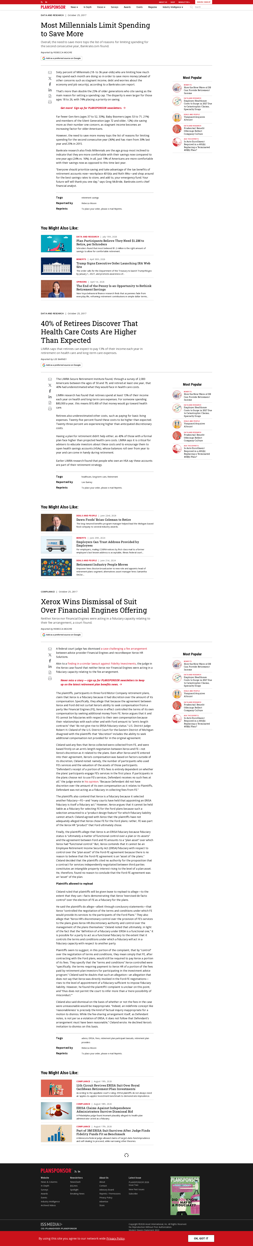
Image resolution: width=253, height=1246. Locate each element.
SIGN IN (200, 2)
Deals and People (192, 114)
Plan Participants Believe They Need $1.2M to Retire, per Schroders (110, 242)
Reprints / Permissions (110, 1193)
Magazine (152, 7)
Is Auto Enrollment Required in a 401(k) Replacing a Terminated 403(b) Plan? (197, 146)
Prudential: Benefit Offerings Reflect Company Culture (194, 131)
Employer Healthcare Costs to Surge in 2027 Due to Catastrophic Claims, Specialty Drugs (198, 105)
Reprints (118, 208)
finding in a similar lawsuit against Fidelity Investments (102, 663)
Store (102, 1205)
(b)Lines (74, 1185)
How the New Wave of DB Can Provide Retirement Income (197, 90)
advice (84, 1038)
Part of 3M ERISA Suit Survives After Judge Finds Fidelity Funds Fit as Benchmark (113, 1132)
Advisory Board (106, 1189)
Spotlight (74, 1189)
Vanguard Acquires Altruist (194, 118)
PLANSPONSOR (69, 1228)
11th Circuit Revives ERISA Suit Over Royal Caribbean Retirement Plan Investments (108, 1087)
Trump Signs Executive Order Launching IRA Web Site (113, 265)
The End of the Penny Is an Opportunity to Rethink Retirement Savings (114, 287)
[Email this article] (50, 72)
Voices (100, 7)
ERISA (91, 1038)
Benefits (188, 85)
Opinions (81, 281)
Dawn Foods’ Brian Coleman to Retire (103, 519)
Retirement (112, 476)
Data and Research (52, 15)
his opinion (91, 781)
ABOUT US (163, 2)
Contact (103, 1185)
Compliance (48, 591)
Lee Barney (60, 359)
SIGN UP (207, 2)
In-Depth (88, 7)
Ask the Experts (191, 139)
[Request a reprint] (50, 96)
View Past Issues (136, 1189)
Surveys (114, 7)
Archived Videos (48, 1205)
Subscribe (133, 1193)
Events (139, 7)
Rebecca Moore (62, 52)
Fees (97, 1038)
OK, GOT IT (201, 1238)
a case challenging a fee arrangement (124, 648)
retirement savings (90, 197)
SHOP (173, 2)
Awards (127, 7)
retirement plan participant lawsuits (117, 1038)
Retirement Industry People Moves (102, 564)
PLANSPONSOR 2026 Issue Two (139, 1183)
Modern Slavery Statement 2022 (144, 1230)
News (74, 7)
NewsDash (75, 1181)
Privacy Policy (105, 1197)
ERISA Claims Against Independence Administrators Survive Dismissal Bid (104, 1109)
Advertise (103, 1201)
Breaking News (77, 1193)
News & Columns (49, 1181)
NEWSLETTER (183, 2)
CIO (42, 1228)
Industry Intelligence (172, 7)
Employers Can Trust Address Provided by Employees (107, 543)
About (102, 1181)
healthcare (86, 476)
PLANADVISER (53, 1228)
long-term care (99, 476)
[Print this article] (50, 101)
